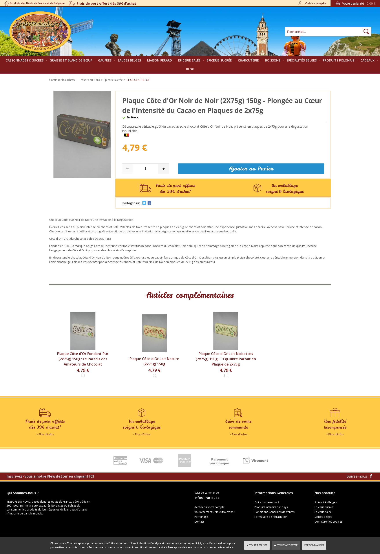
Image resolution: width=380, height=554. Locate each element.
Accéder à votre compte (209, 507)
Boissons (272, 60)
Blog (190, 69)
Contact (199, 521)
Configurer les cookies (328, 521)
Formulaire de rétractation (270, 517)
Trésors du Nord (89, 80)
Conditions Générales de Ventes (274, 512)
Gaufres (104, 60)
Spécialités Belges (302, 60)
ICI (91, 476)
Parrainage (201, 517)
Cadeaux (367, 60)
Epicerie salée (189, 60)
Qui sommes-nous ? (266, 502)
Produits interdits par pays (271, 507)
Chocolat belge (137, 80)
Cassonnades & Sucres (25, 60)
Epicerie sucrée (219, 60)
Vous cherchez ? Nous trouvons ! (214, 512)
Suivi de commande (206, 492)
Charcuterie (248, 60)
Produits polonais (338, 60)
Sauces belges (129, 60)
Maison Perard (159, 60)
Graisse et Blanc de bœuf (71, 60)
